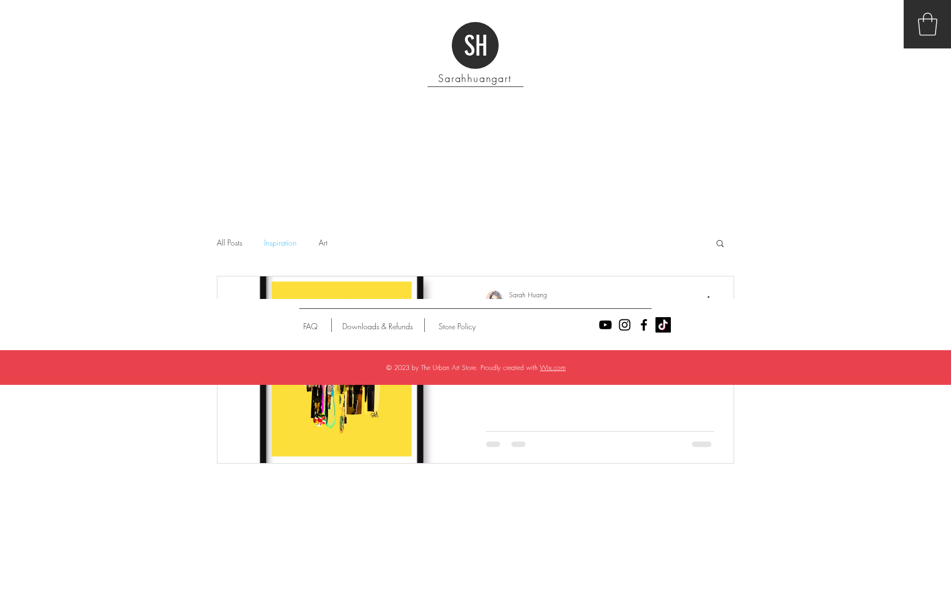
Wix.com (553, 367)
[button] (927, 24)
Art (323, 242)
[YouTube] (605, 325)
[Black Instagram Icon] (624, 325)
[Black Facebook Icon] (644, 325)
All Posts (229, 242)
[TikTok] (663, 325)
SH (476, 46)
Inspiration (280, 242)
